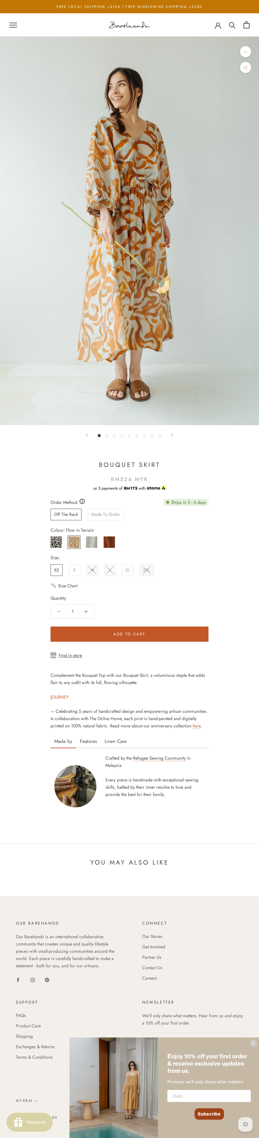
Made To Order (105, 514)
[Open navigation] (13, 25)
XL (127, 570)
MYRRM (24, 1101)
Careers (149, 978)
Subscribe (209, 1114)
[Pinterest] (47, 979)
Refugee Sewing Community (159, 758)
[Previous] (87, 435)
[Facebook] (18, 979)
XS (56, 570)
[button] (64, 588)
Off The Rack (66, 514)
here (197, 726)
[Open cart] (247, 24)
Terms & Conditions (34, 1057)
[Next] (172, 435)
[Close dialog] (253, 1043)
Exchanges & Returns (35, 1046)
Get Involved (153, 947)
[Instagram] (32, 979)
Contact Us (152, 967)
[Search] (232, 24)
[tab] (63, 739)
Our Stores (152, 936)
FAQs (21, 1015)
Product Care (28, 1026)
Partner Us (151, 957)
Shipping (24, 1036)
